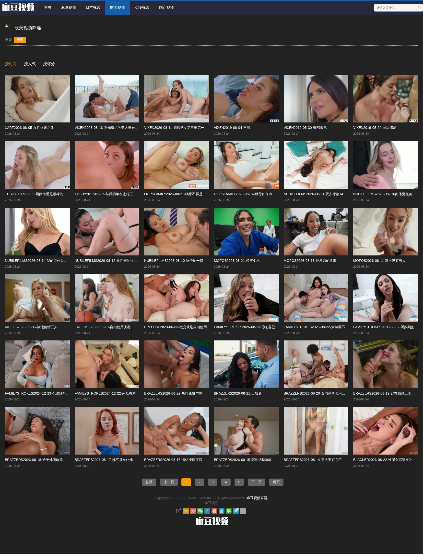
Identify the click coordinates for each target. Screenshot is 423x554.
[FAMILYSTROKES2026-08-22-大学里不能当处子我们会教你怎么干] (316, 298)
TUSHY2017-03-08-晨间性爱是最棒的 (34, 194)
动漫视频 (142, 7)
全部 (20, 40)
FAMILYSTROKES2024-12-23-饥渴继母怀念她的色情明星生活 (52, 393)
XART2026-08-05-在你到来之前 (29, 128)
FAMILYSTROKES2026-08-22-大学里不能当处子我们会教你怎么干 (335, 327)
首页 (47, 7)
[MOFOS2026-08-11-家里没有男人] (385, 231)
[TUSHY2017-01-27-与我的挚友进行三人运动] (107, 165)
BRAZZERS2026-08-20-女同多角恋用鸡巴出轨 (319, 393)
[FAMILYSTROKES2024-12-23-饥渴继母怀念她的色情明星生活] (37, 364)
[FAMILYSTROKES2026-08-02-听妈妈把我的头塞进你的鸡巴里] (385, 298)
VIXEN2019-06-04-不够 (232, 128)
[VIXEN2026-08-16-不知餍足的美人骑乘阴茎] (107, 99)
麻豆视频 (68, 7)
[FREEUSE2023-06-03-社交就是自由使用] (176, 298)
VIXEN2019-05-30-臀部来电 (305, 128)
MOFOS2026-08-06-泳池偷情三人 (31, 327)
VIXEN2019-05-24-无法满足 (374, 128)
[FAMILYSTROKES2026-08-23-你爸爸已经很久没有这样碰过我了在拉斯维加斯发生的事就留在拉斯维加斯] (246, 298)
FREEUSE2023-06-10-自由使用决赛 (102, 327)
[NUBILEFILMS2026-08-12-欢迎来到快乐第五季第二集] (107, 231)
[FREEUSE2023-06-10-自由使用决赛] (107, 298)
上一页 (169, 482)
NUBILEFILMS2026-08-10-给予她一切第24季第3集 (183, 261)
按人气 (30, 64)
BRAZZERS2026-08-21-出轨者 (238, 393)
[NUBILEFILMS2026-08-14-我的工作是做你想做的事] (37, 231)
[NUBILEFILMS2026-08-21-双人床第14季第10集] (316, 165)
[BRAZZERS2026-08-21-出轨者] (246, 364)
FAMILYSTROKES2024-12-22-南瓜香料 (105, 393)
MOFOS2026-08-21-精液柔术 (237, 261)
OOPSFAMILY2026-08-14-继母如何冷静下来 (248, 194)
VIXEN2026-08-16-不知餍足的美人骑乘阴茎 (108, 128)
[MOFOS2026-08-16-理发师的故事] (316, 231)
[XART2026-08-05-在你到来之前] (37, 99)
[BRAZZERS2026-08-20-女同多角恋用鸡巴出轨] (316, 364)
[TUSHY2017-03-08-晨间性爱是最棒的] (37, 165)
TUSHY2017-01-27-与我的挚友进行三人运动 (109, 194)
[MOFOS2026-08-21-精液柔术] (246, 231)
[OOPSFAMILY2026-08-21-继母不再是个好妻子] (176, 165)
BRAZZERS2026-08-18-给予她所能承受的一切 (41, 460)
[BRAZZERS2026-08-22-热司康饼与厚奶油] (176, 364)
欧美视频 (117, 7)
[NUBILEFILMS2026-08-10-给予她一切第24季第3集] (176, 231)
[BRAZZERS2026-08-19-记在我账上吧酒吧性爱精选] (385, 364)
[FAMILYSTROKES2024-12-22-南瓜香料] (107, 364)
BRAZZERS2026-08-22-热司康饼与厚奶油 (176, 393)
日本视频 (93, 7)
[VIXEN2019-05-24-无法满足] (385, 99)
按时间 (11, 64)
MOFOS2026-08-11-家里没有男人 (379, 261)
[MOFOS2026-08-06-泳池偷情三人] (37, 298)
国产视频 (166, 7)
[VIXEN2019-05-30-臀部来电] (316, 99)
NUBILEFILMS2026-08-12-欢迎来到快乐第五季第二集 (116, 261)
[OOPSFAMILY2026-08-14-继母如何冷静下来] (246, 165)
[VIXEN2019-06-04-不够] (246, 99)
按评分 (49, 64)
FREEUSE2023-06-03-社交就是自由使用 (175, 327)
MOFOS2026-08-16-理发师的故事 (310, 261)
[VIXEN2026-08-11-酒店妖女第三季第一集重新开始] (176, 99)
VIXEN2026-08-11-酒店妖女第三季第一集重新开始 (182, 128)
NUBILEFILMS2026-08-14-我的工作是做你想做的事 (44, 261)
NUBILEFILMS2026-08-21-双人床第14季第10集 (320, 194)
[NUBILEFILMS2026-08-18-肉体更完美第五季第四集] (385, 165)
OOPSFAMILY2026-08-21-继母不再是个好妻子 (180, 194)
